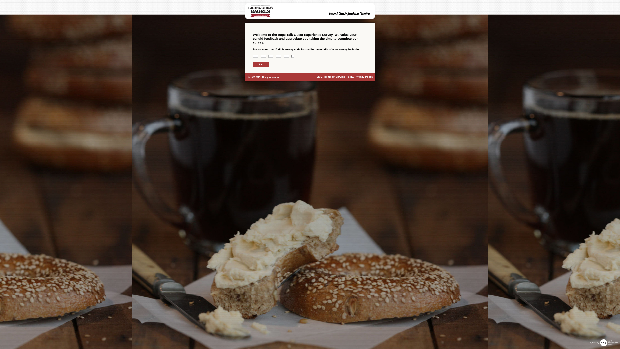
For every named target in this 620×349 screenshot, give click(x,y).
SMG (258, 77)
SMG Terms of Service (330, 76)
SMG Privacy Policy (360, 76)
